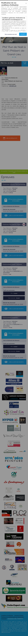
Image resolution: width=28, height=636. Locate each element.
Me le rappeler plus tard (11, 34)
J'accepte (23, 34)
